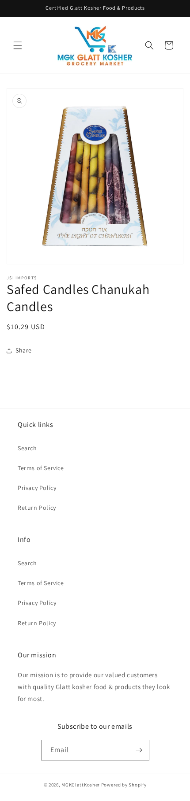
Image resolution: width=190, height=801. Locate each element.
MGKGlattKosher (80, 785)
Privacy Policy (37, 488)
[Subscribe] (139, 750)
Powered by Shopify (124, 785)
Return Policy (37, 508)
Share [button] (23, 350)
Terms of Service (41, 468)
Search (27, 448)
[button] (17, 45)
